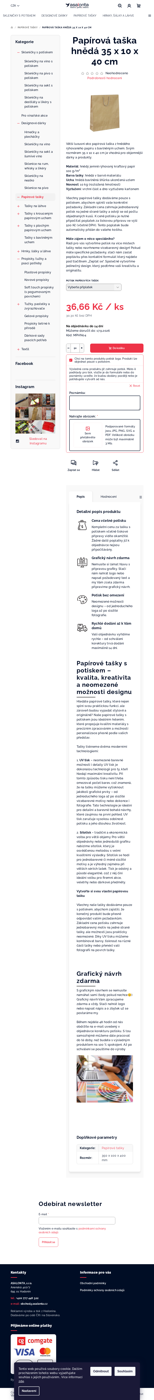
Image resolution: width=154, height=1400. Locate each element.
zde (21, 1381)
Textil (25, 349)
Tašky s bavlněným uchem (38, 240)
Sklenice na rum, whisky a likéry (36, 166)
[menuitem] (19, 15)
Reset (136, 385)
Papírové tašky (32, 197)
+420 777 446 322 (27, 1298)
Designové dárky (33, 123)
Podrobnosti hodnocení (104, 78)
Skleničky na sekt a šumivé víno (38, 154)
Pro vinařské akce (34, 115)
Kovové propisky (36, 280)
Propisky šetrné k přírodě (37, 326)
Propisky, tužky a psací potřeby (34, 261)
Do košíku (119, 348)
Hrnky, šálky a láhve (36, 251)
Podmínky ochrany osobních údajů (102, 1290)
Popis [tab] (81, 496)
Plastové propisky (37, 272)
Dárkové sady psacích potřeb (35, 338)
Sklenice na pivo (36, 188)
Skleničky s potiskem (37, 52)
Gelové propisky (36, 316)
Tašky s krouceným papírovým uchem (38, 216)
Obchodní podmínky (93, 1283)
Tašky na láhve (35, 206)
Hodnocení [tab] (109, 496)
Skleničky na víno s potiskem (38, 64)
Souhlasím (125, 1371)
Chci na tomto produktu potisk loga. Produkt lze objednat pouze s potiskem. (106, 360)
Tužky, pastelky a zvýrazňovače (37, 306)
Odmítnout (101, 1371)
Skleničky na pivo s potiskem (38, 76)
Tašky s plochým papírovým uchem (37, 228)
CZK (13, 5)
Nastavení (29, 1391)
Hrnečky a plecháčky (32, 134)
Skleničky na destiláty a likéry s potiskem (38, 102)
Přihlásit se (48, 1242)
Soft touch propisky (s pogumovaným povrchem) (39, 292)
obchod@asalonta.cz (34, 1303)
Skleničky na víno (37, 144)
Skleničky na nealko (33, 178)
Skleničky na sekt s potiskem (38, 88)
